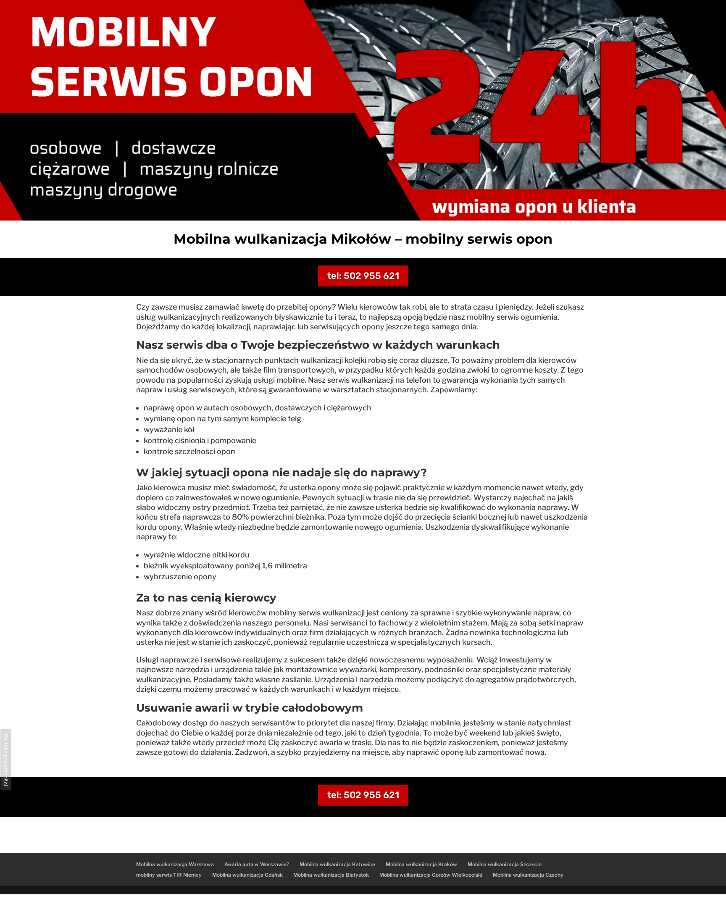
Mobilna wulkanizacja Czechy (528, 875)
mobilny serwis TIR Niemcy (169, 875)
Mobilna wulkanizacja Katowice (337, 864)
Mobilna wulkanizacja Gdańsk (247, 875)
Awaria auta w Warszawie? (256, 864)
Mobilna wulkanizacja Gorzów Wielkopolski (430, 875)
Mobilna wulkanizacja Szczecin (505, 864)
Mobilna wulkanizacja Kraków (421, 864)
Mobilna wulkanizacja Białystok (331, 875)
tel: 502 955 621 (363, 275)
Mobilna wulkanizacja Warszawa (175, 864)
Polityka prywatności (6, 759)
